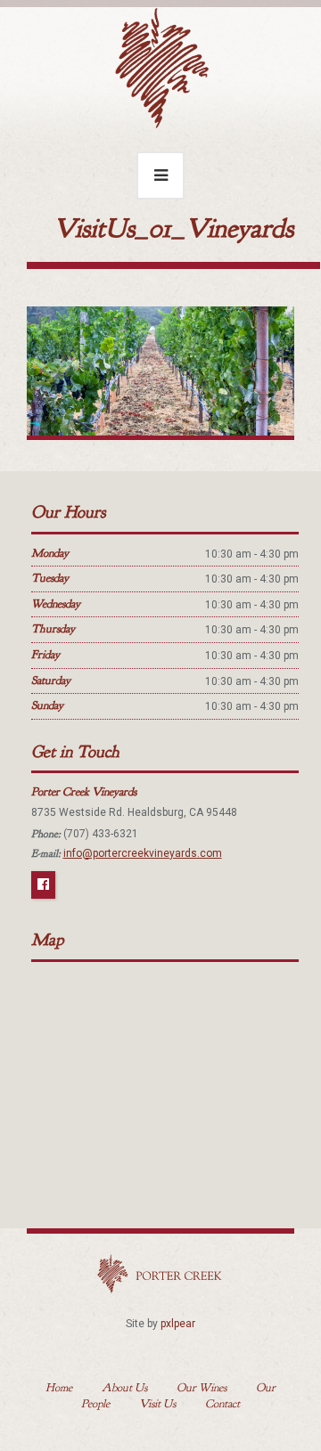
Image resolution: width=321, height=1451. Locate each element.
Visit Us (157, 1404)
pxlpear (177, 1323)
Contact (222, 1404)
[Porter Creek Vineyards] (160, 64)
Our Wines (201, 1388)
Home (58, 1388)
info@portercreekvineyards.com (142, 853)
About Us (124, 1388)
